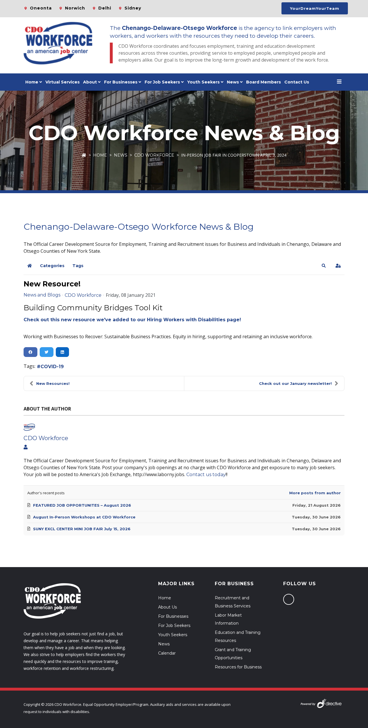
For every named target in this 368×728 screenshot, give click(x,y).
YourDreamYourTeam (314, 8)
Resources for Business (238, 667)
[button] (323, 265)
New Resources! (53, 383)
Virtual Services (62, 82)
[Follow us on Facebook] (288, 599)
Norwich (75, 8)
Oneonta (41, 8)
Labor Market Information (228, 619)
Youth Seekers (172, 634)
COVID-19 (52, 366)
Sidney (132, 8)
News (233, 82)
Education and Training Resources (237, 636)
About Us (167, 607)
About (90, 82)
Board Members (263, 82)
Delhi (104, 8)
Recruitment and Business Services (232, 602)
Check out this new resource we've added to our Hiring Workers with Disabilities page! (132, 319)
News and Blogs (42, 295)
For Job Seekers (174, 625)
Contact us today (206, 474)
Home (31, 82)
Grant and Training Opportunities (233, 653)
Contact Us (296, 82)
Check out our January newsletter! (295, 383)
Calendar (167, 653)
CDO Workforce (154, 155)
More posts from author (315, 493)
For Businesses (120, 82)
